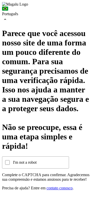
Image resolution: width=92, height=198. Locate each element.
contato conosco (60, 188)
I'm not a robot (25, 162)
